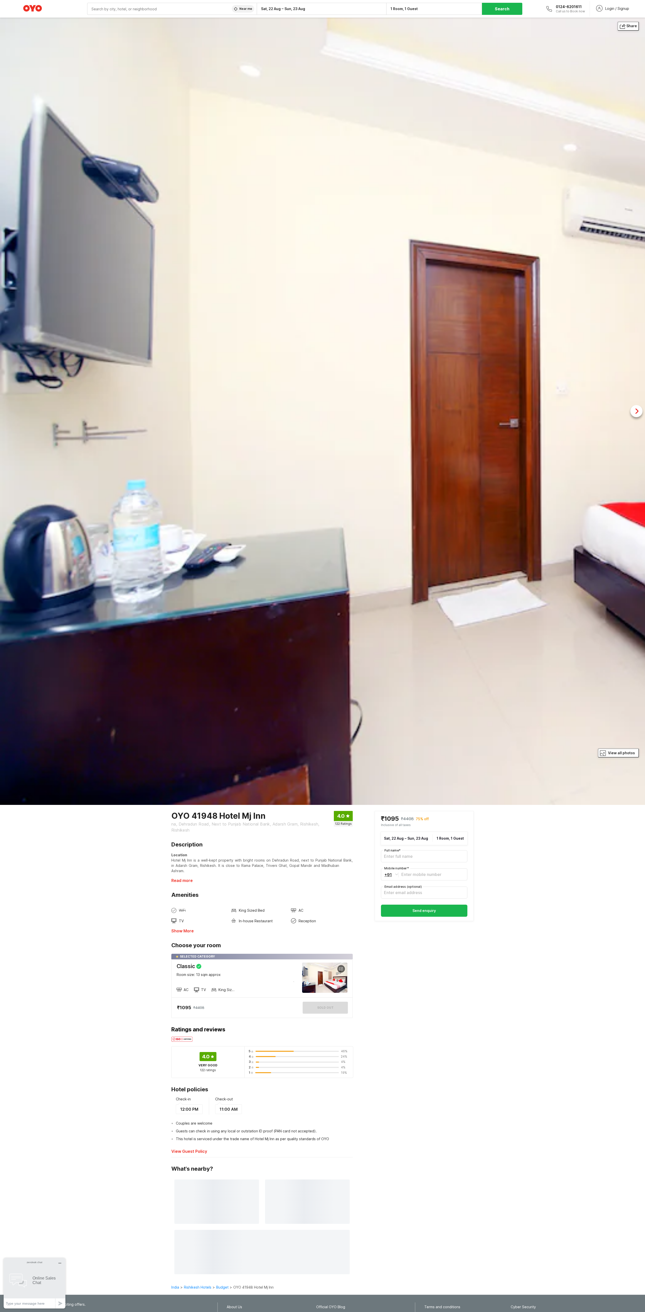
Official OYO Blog (330, 1307)
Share (631, 26)
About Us (234, 1307)
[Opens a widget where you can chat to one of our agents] (34, 1283)
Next (636, 411)
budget (222, 1287)
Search (502, 8)
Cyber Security (523, 1307)
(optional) (403, 887)
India (175, 1287)
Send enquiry (424, 910)
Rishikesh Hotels (197, 1287)
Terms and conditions (442, 1307)
